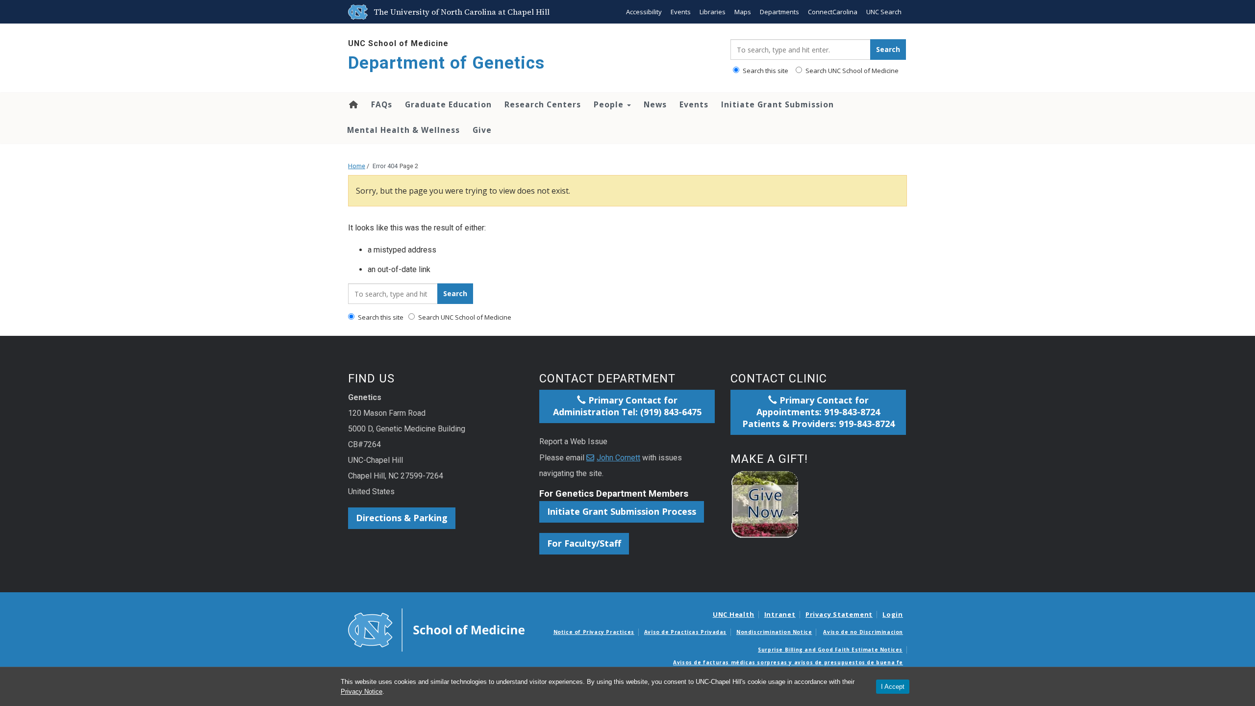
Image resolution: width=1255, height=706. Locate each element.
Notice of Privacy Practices (593, 632)
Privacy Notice (361, 691)
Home (353, 104)
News (655, 104)
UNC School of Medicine (398, 43)
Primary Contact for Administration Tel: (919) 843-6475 (627, 406)
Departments (779, 11)
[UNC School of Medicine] (436, 629)
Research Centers (542, 104)
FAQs (381, 104)
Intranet (780, 614)
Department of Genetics (446, 63)
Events (681, 11)
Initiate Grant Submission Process (621, 511)
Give (482, 130)
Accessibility (644, 11)
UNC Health (733, 614)
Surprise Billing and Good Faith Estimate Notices (830, 649)
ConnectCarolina (832, 11)
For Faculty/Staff (584, 543)
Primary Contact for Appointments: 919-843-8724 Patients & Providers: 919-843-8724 (818, 411)
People (610, 104)
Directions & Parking (402, 518)
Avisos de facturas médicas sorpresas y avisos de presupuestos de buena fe (788, 662)
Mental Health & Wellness (403, 130)
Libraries (713, 11)
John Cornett (618, 457)
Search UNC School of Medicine (851, 70)
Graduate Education (448, 104)
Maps (742, 11)
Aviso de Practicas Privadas (685, 632)
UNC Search (884, 11)
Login (892, 614)
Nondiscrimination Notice (774, 632)
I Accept (892, 686)
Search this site (764, 70)
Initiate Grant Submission (777, 104)
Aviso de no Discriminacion (863, 632)
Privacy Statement (839, 614)
